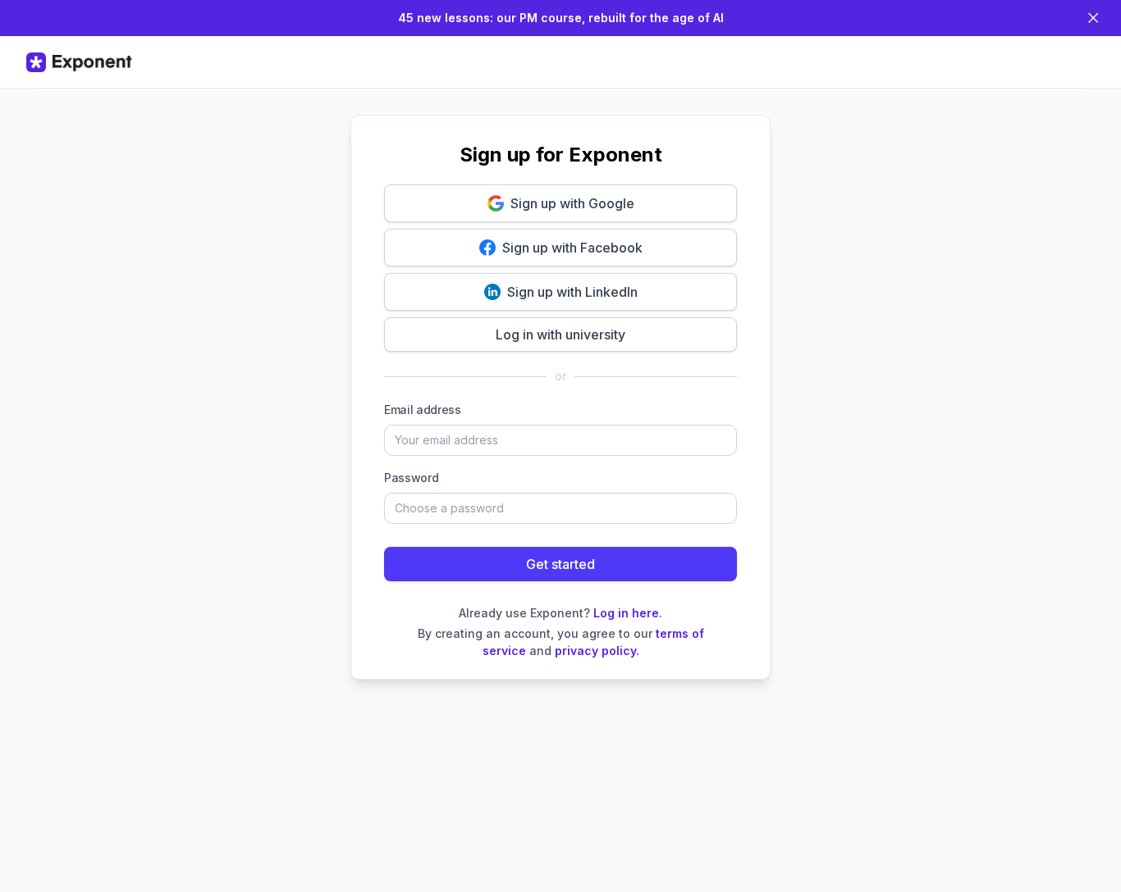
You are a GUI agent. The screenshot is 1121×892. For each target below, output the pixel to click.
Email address (422, 409)
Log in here (626, 613)
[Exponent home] (79, 62)
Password (411, 478)
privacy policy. (597, 651)
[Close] (1093, 18)
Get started (560, 564)
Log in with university (560, 334)
